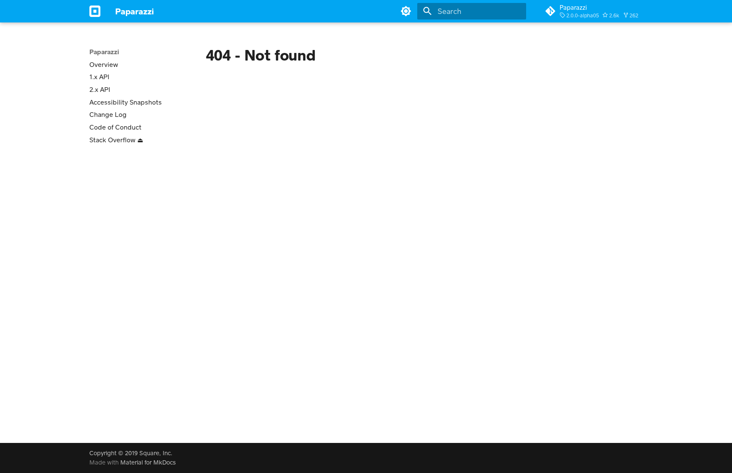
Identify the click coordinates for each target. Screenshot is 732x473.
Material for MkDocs (148, 462)
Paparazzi (104, 51)
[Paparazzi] (95, 11)
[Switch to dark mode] (406, 11)
